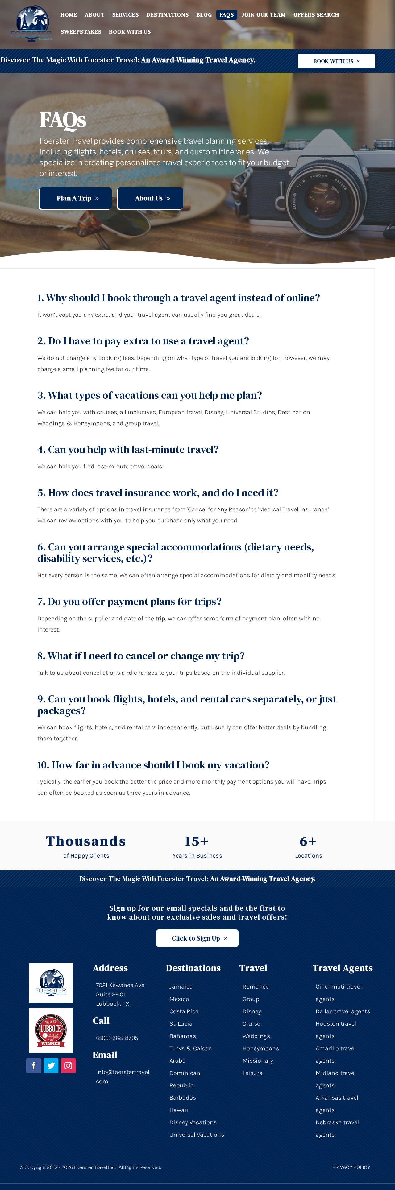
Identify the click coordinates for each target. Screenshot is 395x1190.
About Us (149, 198)
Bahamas (182, 1036)
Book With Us (333, 61)
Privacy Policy (351, 1167)
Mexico (179, 999)
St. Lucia (181, 1023)
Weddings (256, 1036)
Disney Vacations (193, 1122)
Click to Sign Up (196, 938)
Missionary (258, 1060)
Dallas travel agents (343, 1011)
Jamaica (181, 986)
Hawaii (178, 1110)
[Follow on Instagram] (68, 1065)
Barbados (182, 1097)
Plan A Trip (74, 198)
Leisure (252, 1073)
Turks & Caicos (190, 1048)
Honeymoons (261, 1048)
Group (251, 999)
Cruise (251, 1023)
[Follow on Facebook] (33, 1065)
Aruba (177, 1060)
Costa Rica (184, 1011)
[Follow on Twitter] (51, 1065)
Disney (252, 1011)
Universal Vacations (196, 1134)
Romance (256, 986)
